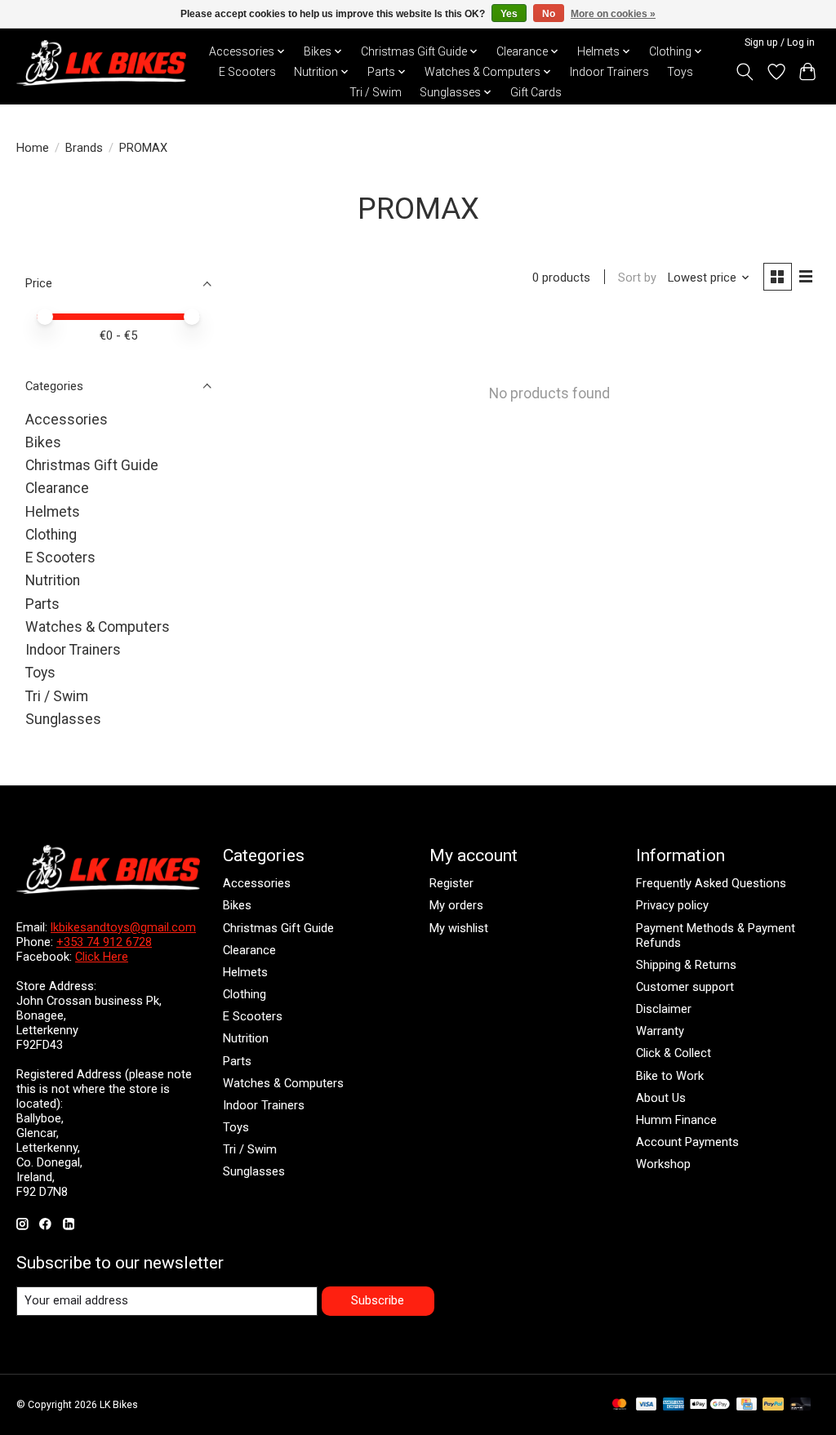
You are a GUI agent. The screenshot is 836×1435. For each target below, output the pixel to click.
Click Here (101, 956)
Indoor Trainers (609, 71)
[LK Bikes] (101, 63)
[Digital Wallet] (710, 1405)
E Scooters (247, 71)
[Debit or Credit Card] (801, 1405)
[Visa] (646, 1405)
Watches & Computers (97, 627)
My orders (456, 905)
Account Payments (687, 1142)
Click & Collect (673, 1053)
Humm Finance (676, 1120)
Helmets (52, 512)
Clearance (57, 488)
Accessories (66, 419)
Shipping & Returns (686, 964)
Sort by (637, 277)
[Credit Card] (746, 1405)
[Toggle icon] (745, 72)
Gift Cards (536, 92)
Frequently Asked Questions (711, 883)
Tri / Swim (375, 92)
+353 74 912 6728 (104, 942)
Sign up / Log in (780, 42)
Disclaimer (663, 1009)
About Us (661, 1098)
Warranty (660, 1031)
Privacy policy (672, 905)
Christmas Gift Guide (91, 465)
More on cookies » (613, 14)
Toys (680, 71)
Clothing (51, 534)
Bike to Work (670, 1075)
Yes (509, 14)
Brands (84, 147)
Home (32, 147)
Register (451, 883)
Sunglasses (63, 719)
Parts (42, 604)
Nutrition (52, 580)
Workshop (663, 1164)
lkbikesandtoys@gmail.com (123, 927)
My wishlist (458, 928)
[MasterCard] (619, 1405)
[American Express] (673, 1405)
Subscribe (377, 1300)
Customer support (685, 987)
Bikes (43, 442)
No (548, 14)
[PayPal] (773, 1405)
